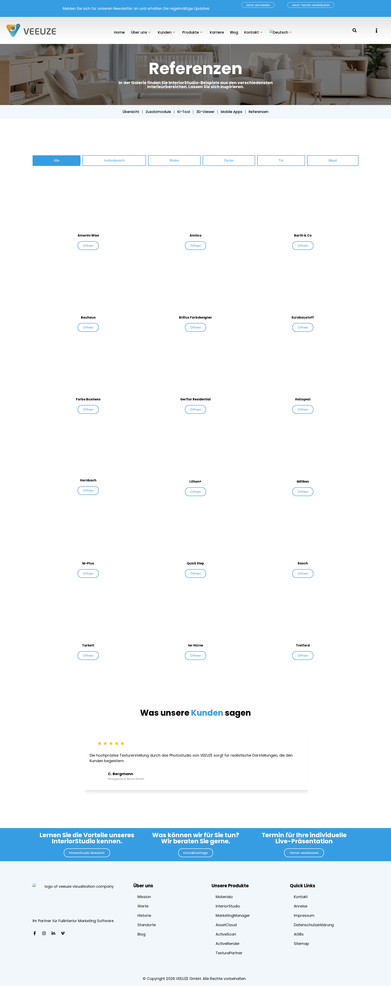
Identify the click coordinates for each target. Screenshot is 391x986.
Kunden (164, 32)
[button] (376, 30)
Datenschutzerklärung (314, 924)
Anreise (300, 906)
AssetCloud (226, 924)
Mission (144, 896)
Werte (142, 906)
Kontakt (251, 32)
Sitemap (301, 943)
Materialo (224, 896)
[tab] (56, 160)
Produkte (190, 32)
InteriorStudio (228, 906)
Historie (144, 915)
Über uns (139, 32)
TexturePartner (229, 952)
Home (119, 32)
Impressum (304, 915)
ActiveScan (226, 934)
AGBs (299, 934)
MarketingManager (233, 915)
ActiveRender (228, 943)
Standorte (146, 924)
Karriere (217, 32)
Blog (234, 32)
